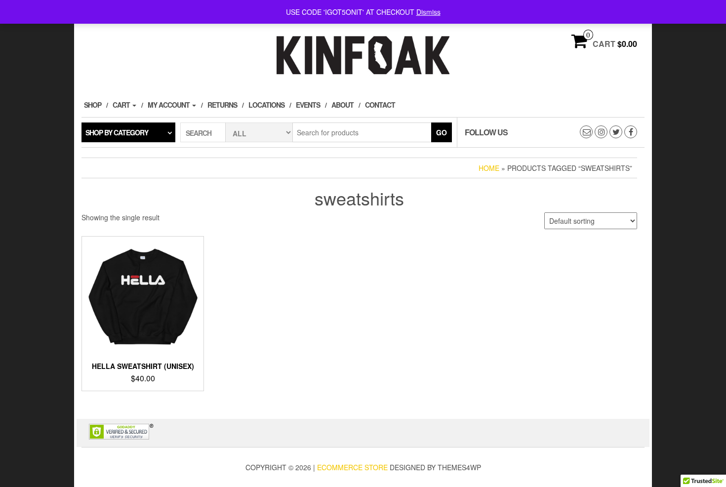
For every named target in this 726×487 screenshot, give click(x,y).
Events (308, 105)
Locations (266, 105)
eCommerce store (352, 467)
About (342, 105)
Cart (122, 105)
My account (169, 105)
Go (441, 132)
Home (489, 168)
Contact (380, 105)
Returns (222, 105)
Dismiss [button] (428, 12)
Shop (92, 105)
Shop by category (116, 132)
